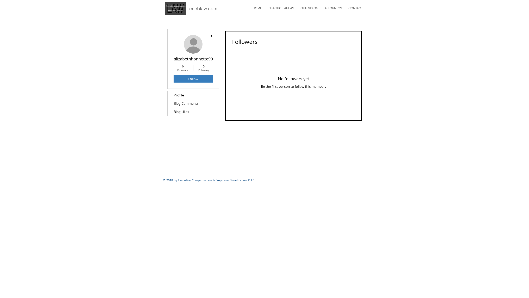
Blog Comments (186, 103)
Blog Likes (181, 111)
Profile (179, 95)
